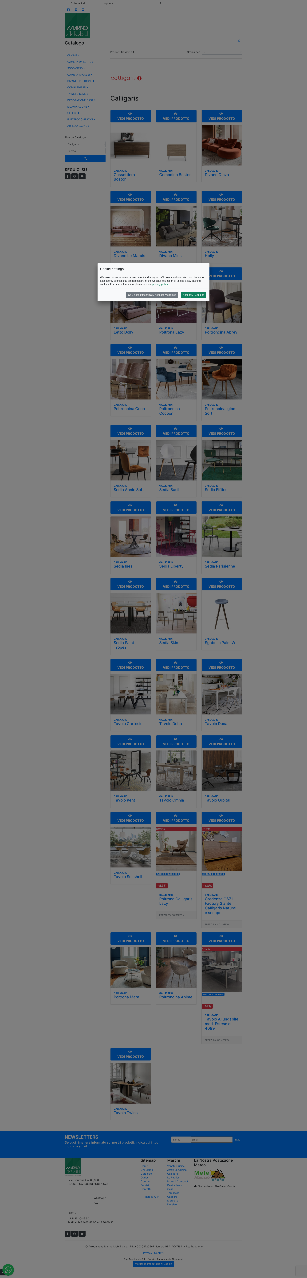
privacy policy (160, 284)
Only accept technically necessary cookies (152, 295)
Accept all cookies (193, 295)
